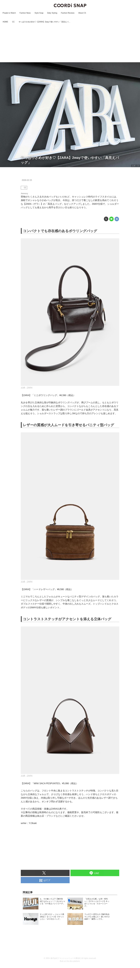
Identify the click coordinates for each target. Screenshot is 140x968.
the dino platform (73, 961)
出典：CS (135, 166)
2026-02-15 (27, 180)
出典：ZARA (26, 388)
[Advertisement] (70, 43)
